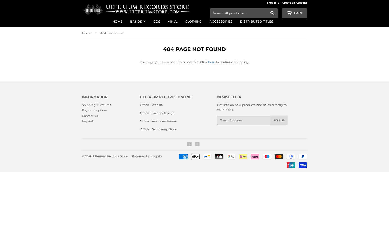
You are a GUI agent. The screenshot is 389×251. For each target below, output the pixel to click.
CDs (156, 22)
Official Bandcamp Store (158, 129)
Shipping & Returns (96, 105)
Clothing (193, 22)
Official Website (152, 105)
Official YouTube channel (159, 121)
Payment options (95, 110)
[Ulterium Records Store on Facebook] (189, 145)
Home (117, 22)
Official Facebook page (157, 113)
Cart (298, 13)
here (211, 62)
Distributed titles (256, 22)
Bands (136, 22)
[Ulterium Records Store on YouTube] (197, 145)
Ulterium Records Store (110, 156)
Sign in (271, 2)
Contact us (90, 116)
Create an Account (294, 2)
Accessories (221, 22)
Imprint (87, 121)
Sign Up (279, 120)
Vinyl (172, 22)
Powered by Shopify (147, 156)
